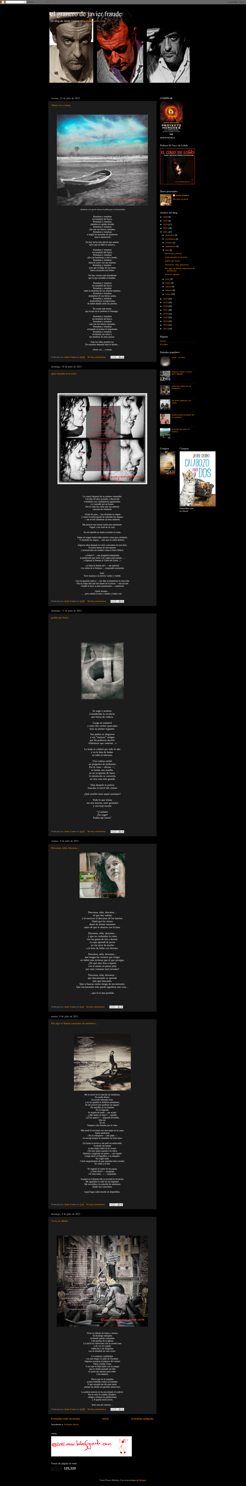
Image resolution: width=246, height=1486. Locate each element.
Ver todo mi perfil (180, 199)
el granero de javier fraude (86, 13)
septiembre (170, 246)
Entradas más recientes (65, 1418)
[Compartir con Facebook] (120, 357)
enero (168, 294)
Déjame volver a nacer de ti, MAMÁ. (182, 373)
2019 (165, 302)
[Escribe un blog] (114, 357)
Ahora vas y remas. (61, 105)
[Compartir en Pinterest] (122, 357)
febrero (169, 290)
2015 (165, 317)
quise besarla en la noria (63, 373)
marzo (168, 287)
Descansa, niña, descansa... (65, 847)
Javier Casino (182, 195)
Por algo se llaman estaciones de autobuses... (74, 1023)
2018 (165, 306)
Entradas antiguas (142, 1418)
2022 (165, 228)
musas (163, 341)
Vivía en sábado (59, 1220)
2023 (165, 224)
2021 (165, 232)
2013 (165, 325)
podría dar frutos (59, 617)
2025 (165, 217)
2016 (165, 314)
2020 (165, 299)
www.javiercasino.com (92, 21)
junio (167, 279)
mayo (168, 283)
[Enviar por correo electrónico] (111, 357)
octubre (169, 243)
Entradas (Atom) (71, 1424)
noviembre (170, 239)
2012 (165, 329)
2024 (165, 221)
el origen (164, 344)
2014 (165, 321)
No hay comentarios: (97, 357)
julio (167, 250)
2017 (165, 310)
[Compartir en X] (117, 357)
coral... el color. (178, 357)
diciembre (170, 235)
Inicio (105, 1418)
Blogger (142, 1480)
